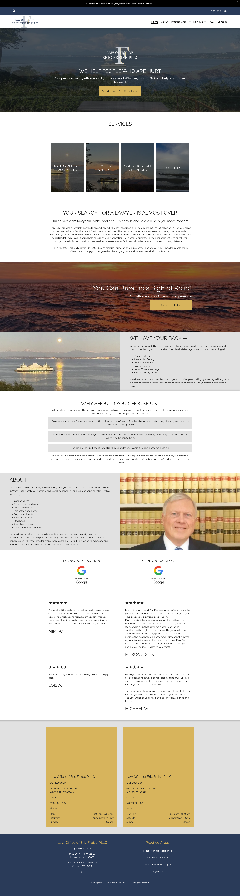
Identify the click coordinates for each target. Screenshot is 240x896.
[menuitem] (155, 22)
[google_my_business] (14, 11)
